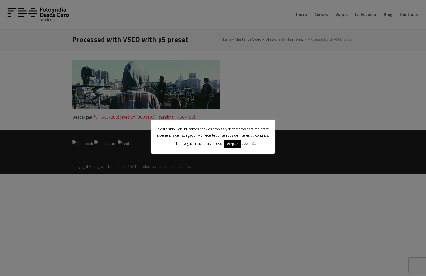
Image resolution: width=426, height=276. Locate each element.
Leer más (249, 143)
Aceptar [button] (232, 143)
